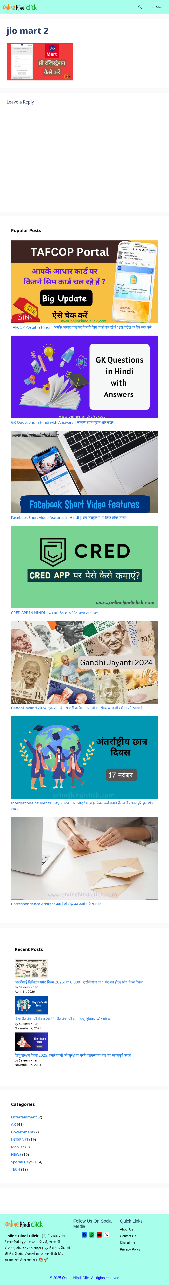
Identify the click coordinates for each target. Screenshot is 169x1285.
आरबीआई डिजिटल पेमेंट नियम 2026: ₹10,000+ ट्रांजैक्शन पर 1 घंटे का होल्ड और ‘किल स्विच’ (79, 982)
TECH (15, 1169)
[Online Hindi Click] (20, 7)
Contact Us (128, 1236)
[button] (140, 7)
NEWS (16, 1154)
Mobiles (17, 1146)
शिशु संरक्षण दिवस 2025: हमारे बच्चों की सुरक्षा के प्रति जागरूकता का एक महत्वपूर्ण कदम (73, 1055)
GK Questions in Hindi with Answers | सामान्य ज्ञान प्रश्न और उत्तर (62, 422)
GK (13, 1124)
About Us (126, 1229)
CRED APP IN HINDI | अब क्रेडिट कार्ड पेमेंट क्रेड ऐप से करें (54, 612)
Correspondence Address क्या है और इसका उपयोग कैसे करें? (56, 903)
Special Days (22, 1161)
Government (22, 1131)
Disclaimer (127, 1243)
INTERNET (19, 1139)
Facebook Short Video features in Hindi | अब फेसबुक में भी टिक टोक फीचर (68, 517)
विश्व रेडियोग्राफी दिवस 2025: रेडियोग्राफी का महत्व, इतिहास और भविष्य (62, 1018)
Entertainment (24, 1117)
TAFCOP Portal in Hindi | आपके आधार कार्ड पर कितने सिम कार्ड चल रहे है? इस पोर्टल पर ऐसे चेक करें (81, 327)
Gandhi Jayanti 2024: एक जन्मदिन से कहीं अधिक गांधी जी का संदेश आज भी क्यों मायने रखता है (76, 707)
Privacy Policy (130, 1249)
